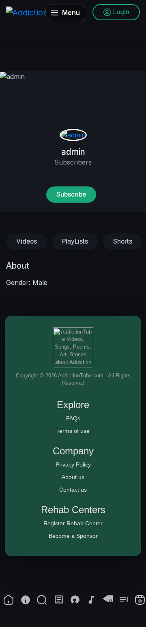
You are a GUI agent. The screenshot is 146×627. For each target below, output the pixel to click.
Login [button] (121, 12)
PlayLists (75, 241)
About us (73, 477)
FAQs (73, 418)
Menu (71, 13)
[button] (41, 600)
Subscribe (71, 194)
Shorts (122, 241)
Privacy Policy (73, 464)
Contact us (73, 489)
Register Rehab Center (73, 523)
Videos (26, 241)
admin (73, 152)
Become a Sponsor (73, 536)
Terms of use (73, 431)
